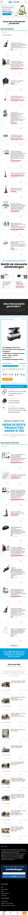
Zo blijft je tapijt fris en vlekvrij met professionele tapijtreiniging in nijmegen (18, 715)
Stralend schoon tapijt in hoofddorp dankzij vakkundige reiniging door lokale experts (18, 780)
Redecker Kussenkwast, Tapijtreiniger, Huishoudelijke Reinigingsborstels (7, 285)
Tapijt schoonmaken (6, 690)
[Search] (25, 2)
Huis (2, 887)
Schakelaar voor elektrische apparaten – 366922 (17, 81)
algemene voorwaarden (7, 903)
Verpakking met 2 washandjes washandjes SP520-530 (18, 475)
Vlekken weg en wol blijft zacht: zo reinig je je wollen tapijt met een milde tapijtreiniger (17, 829)
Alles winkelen (4, 889)
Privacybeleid (4, 901)
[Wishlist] (10, 913)
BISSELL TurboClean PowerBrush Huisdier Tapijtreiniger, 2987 (18, 173)
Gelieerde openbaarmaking (8, 905)
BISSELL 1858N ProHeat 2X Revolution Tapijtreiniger (16, 189)
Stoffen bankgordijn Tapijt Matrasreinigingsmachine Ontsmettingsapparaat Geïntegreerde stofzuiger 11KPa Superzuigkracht (18, 592)
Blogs (2, 891)
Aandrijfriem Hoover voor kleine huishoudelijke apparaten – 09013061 (17, 393)
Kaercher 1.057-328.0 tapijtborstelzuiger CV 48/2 (17, 512)
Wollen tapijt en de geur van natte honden (18, 730)
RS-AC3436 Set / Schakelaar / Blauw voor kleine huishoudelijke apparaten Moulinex (17, 410)
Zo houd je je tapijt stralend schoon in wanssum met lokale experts (17, 763)
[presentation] (2, 277)
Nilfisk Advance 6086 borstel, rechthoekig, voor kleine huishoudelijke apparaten (20, 285)
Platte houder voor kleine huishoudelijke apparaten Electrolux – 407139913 (17, 136)
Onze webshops (5, 893)
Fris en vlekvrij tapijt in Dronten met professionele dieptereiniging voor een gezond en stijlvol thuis (18, 812)
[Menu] (1, 2)
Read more (7, 379)
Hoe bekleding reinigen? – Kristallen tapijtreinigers (17, 746)
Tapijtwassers (11, 389)
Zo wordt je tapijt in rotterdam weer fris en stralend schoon (18, 681)
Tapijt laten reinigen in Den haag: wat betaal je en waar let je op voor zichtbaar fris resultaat (18, 796)
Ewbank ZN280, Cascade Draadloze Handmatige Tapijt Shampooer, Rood (17, 97)
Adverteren (4, 895)
